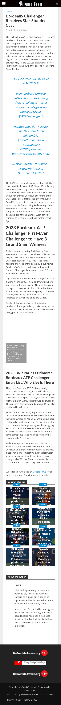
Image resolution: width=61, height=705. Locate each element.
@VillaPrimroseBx (29, 140)
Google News (39, 471)
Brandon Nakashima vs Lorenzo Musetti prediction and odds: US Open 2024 (17, 538)
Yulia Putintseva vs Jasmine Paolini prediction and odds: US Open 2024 (43, 518)
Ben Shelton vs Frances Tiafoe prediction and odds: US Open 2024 (43, 539)
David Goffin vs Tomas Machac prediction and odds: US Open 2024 (17, 518)
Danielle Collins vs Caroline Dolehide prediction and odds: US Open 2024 (43, 559)
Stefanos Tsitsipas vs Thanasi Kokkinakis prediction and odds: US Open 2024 (17, 559)
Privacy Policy (14, 700)
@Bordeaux (29, 145)
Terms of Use (30, 700)
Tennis (9, 11)
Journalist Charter (28, 694)
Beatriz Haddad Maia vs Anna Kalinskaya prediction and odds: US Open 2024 (43, 497)
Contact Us (47, 694)
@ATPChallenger (29, 116)
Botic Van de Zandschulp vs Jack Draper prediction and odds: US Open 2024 (17, 497)
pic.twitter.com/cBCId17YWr (30, 154)
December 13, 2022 (31, 173)
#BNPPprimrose (30, 149)
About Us (11, 694)
